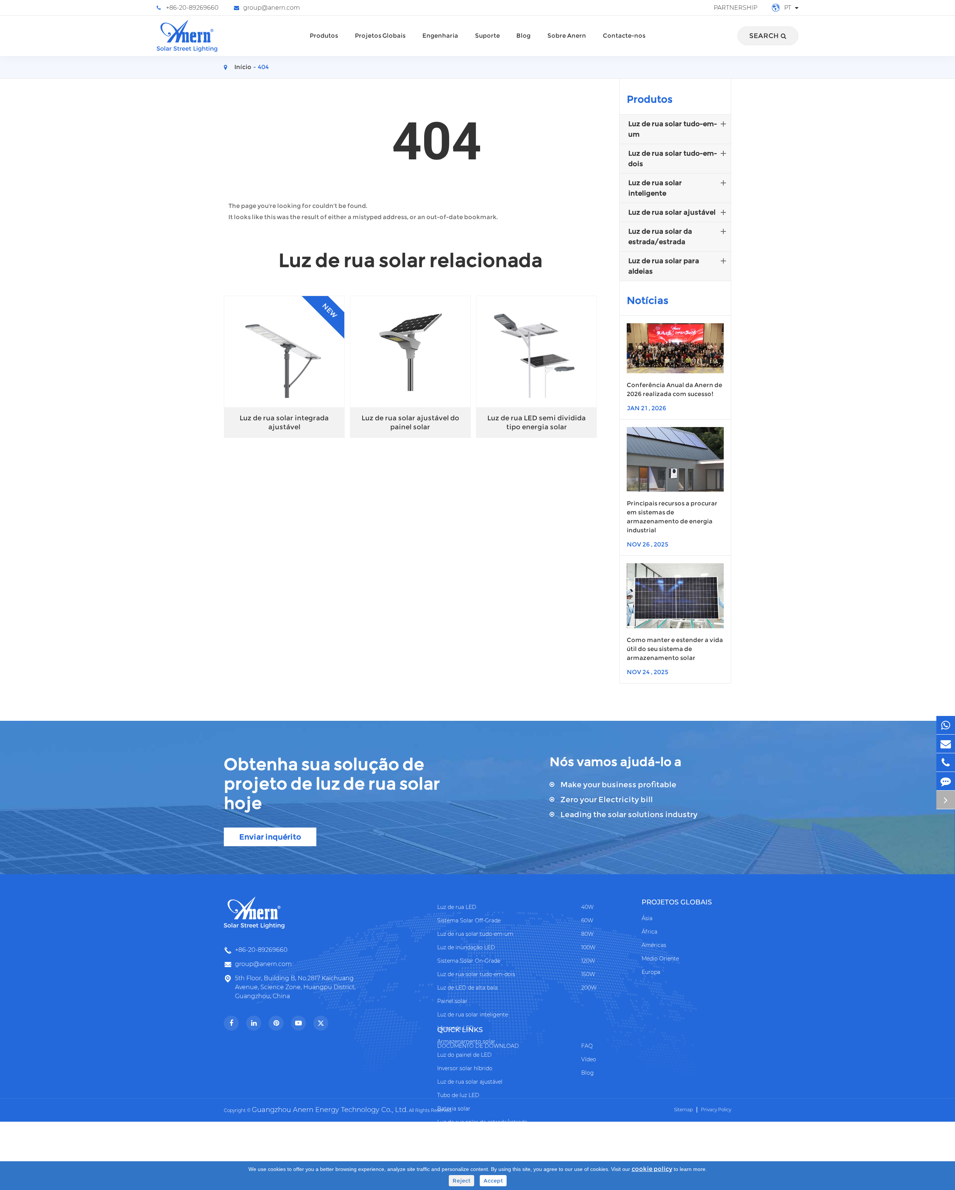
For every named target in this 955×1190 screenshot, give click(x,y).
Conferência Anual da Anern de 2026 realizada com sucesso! (674, 389)
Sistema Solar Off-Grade (469, 920)
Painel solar (452, 1001)
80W (587, 934)
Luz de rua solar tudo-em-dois (672, 158)
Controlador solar (460, 1135)
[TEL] (945, 762)
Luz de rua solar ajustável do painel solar (410, 422)
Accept (493, 1180)
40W (587, 907)
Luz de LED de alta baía (467, 987)
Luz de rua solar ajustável (672, 212)
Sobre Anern (566, 35)
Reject (461, 1180)
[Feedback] (945, 781)
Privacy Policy (716, 1109)
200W (589, 987)
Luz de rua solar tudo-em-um (672, 129)
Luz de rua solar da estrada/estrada (660, 236)
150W (588, 974)
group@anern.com (271, 7)
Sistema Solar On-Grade (468, 960)
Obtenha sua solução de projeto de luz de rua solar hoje (332, 783)
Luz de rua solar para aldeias (663, 266)
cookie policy (652, 1168)
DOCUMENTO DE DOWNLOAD (478, 1046)
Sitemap (683, 1109)
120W (588, 960)
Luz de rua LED (456, 907)
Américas (654, 945)
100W (588, 947)
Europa (651, 972)
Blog (523, 35)
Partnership (735, 7)
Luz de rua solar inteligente (655, 188)
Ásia (647, 918)
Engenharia (440, 35)
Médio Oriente (660, 958)
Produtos (324, 35)
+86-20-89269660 (192, 7)
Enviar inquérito (270, 836)
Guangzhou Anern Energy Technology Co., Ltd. (330, 1110)
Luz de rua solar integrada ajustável (284, 422)
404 (263, 67)
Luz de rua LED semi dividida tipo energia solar (536, 422)
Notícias (647, 300)
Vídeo (588, 1059)
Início (242, 67)
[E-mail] (945, 744)
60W (587, 920)
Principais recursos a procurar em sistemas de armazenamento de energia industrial (672, 517)
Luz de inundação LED (466, 947)
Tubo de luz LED (458, 1095)
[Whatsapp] (945, 725)
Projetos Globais (380, 35)
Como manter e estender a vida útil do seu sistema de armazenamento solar (675, 648)
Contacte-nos (624, 35)
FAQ (587, 1046)
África (649, 931)
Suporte (487, 35)
